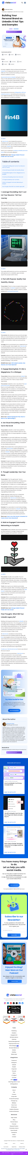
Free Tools (14, 1105)
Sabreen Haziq (8, 9)
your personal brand (13, 291)
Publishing (14, 1030)
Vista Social (5, 141)
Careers (14, 1094)
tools (2, 637)
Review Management (14, 1041)
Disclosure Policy (22, 1146)
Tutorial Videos (14, 1121)
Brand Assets (14, 1130)
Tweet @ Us (14, 1132)
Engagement (14, 1035)
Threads (14, 1071)
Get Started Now (14, 710)
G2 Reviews (14, 1107)
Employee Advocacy (14, 1043)
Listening (14, 1039)
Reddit (14, 1066)
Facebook (14, 1060)
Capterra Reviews (14, 1109)
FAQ (14, 1092)
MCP (14, 1079)
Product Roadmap (14, 1098)
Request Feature (14, 1126)
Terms (14, 1143)
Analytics (14, 1033)
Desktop (14, 1052)
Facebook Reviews (14, 1111)
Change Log (14, 1100)
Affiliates (14, 1103)
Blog (14, 1119)
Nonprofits (14, 1096)
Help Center (14, 1117)
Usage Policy (14, 1146)
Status (14, 1134)
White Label (14, 1054)
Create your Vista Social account (9, 649)
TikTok (14, 1073)
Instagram (14, 1062)
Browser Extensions (14, 1047)
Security (22, 1143)
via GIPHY (3, 138)
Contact (14, 1136)
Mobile (14, 1050)
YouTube (14, 1077)
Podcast (14, 1124)
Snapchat (14, 1069)
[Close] (26, 1149)
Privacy (6, 1143)
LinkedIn (3, 71)
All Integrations (14, 1084)
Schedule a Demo (14, 1128)
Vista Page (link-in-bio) (14, 1081)
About (14, 1090)
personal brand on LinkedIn (9, 77)
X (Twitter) (14, 1075)
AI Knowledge (13, 1045)
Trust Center (6, 1146)
